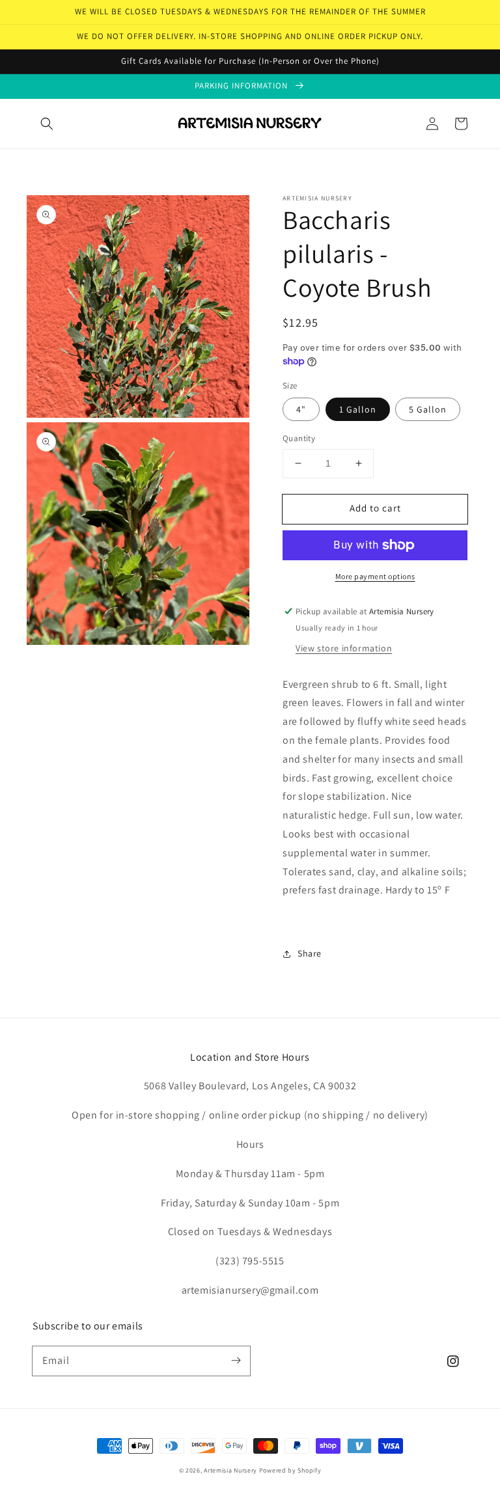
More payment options (375, 576)
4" (301, 409)
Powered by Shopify (290, 1470)
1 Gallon (357, 409)
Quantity (299, 438)
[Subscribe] (235, 1360)
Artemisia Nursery (230, 1470)
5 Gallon (428, 409)
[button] (47, 123)
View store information (344, 648)
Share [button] (310, 953)
